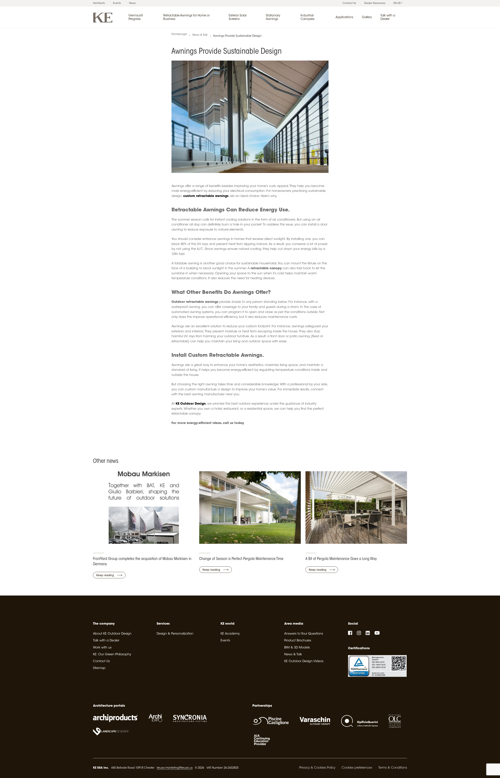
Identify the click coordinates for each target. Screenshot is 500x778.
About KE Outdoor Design (112, 633)
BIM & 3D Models (297, 647)
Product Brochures (297, 640)
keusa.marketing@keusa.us (175, 768)
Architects (99, 3)
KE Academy (230, 633)
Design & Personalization (175, 633)
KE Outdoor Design (190, 403)
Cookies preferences (357, 767)
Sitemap (99, 668)
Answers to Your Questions (303, 633)
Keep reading (105, 575)
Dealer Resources (374, 3)
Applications (344, 17)
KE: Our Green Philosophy (112, 654)
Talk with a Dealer (106, 640)
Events (117, 3)
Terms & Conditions (392, 767)
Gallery (367, 17)
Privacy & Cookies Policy (317, 767)
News (132, 3)
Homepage (179, 34)
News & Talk (200, 35)
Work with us (102, 647)
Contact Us (349, 3)
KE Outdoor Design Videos (303, 661)
